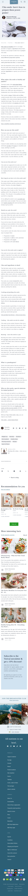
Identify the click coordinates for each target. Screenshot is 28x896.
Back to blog (15, 477)
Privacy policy (10, 886)
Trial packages (10, 786)
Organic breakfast (11, 756)
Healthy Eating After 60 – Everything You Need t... (12, 625)
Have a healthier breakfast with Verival (11, 123)
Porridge (9, 760)
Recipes (15, 441)
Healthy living (14, 439)
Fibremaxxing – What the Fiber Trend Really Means (13, 556)
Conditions (10, 840)
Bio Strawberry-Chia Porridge (6, 509)
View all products (5, 489)
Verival (8, 884)
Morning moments (6, 441)
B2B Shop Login (11, 827)
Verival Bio (3, 42)
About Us (9, 798)
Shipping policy (10, 888)
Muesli (9, 766)
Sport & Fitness (5, 444)
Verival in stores (11, 811)
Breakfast (18, 436)
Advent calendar (11, 789)
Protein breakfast (11, 769)
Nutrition (10, 42)
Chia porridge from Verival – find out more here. (13, 314)
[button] (2, 1)
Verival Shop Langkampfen (13, 804)
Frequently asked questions (14, 808)
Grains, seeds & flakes (12, 782)
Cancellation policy (18, 890)
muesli (15, 145)
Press (8, 814)
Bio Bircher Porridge (18, 509)
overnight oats (21, 199)
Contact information (18, 888)
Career (9, 817)
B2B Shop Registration (12, 824)
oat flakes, (6, 339)
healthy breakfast (8, 202)
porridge (9, 145)
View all (14, 524)
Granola (9, 763)
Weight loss (4, 436)
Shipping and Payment (12, 846)
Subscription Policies (12, 843)
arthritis (16, 103)
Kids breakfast (5, 439)
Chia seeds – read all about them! (9, 419)
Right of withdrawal (12, 849)
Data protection (11, 856)
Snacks (9, 776)
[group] (11, 714)
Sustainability (10, 801)
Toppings (9, 779)
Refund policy (22, 884)
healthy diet (18, 406)
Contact (9, 859)
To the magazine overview (7, 535)
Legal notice (10, 890)
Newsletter (10, 821)
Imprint (9, 836)
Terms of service (18, 886)
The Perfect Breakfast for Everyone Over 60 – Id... (14, 591)
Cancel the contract (12, 853)
